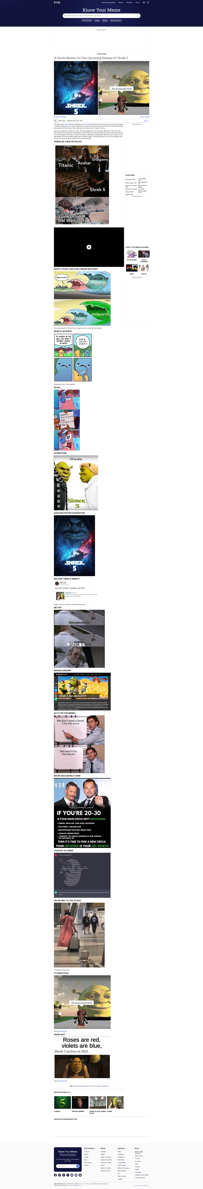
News (119, 1151)
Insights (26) (129, 194)
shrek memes (82, 1086)
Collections (101, 54)
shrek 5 (89, 1086)
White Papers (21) (131, 183)
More (137, 2)
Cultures (86, 1151)
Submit (86, 1165)
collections (105, 1086)
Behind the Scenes (123, 1168)
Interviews (121, 1160)
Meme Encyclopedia (108, 2)
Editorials (129, 2)
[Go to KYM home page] (57, 3)
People (86, 1157)
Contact (137, 1166)
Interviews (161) (130, 179)
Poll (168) (141, 189)
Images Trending (106, 1157)
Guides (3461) (130, 192)
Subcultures (88, 1162)
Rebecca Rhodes (61, 117)
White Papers (122, 1165)
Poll (119, 1173)
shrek (75, 1086)
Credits (137, 1169)
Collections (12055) (131, 189)
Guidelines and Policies (142, 1175)
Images (97, 20)
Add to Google (144, 117)
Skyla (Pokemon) (144, 260)
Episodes (103, 1151)
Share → (146, 121)
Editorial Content (115, 20)
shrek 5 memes (96, 1086)
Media (120, 2)
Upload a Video (105, 1170)
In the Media (121, 1162)
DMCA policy (78, 1185)
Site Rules (138, 1172)
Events (86, 1154)
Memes (105, 20)
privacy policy (70, 1185)
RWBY (132, 274)
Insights (120, 1179)
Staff (136, 1164)
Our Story (138, 1161)
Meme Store (139, 1156)
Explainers (121, 1154)
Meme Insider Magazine (139, 1152)
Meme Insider (122, 1176)
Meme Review (122, 1170)
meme (69, 126)
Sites (85, 1160)
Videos (103, 1165)
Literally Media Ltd (85, 1183)
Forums (137, 1158)
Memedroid (63, 1031)
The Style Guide (140, 1177)
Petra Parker (132, 260)
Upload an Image (106, 1162)
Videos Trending (105, 1168)
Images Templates (106, 1160)
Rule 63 (144, 274)
